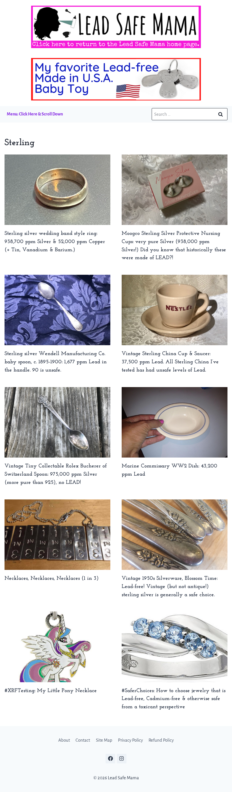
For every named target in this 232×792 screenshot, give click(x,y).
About (64, 740)
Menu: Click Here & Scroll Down (35, 114)
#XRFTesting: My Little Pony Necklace (51, 691)
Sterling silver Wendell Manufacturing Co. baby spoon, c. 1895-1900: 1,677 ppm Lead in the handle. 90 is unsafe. (56, 362)
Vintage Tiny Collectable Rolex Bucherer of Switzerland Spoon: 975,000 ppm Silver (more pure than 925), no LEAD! (56, 474)
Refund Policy (161, 740)
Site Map (104, 740)
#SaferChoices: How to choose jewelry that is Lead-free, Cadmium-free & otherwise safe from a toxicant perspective (173, 699)
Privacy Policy (130, 740)
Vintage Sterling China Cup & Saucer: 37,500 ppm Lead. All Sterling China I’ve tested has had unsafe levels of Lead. (170, 362)
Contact (83, 740)
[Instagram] (121, 758)
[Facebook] (110, 758)
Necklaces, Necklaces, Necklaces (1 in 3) (52, 578)
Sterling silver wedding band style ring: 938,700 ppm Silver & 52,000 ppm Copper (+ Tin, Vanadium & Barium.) (55, 242)
